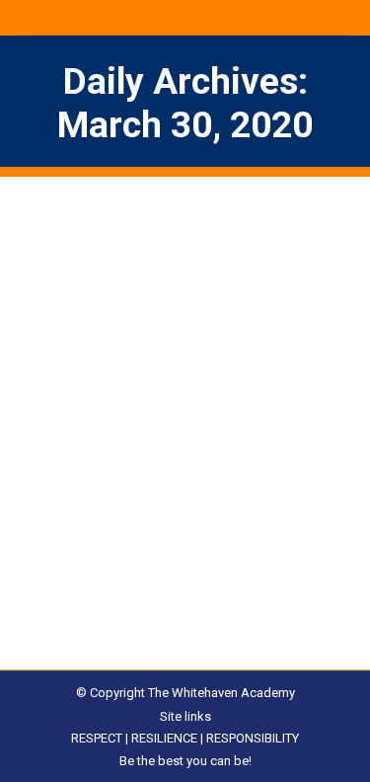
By (141, 532)
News (60, 532)
